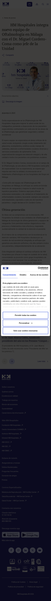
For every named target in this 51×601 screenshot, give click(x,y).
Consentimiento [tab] (9, 275)
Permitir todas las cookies (25, 315)
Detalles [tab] (23, 275)
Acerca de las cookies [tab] (39, 275)
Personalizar (24, 323)
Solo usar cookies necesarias (25, 331)
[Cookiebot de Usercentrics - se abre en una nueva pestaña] (38, 268)
